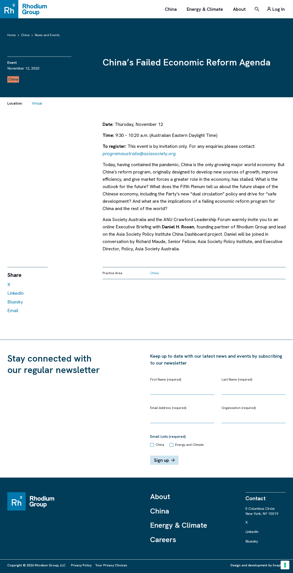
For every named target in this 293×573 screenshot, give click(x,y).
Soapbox (279, 565)
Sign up (161, 460)
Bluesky (15, 302)
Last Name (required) (237, 379)
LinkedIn (15, 293)
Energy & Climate (205, 9)
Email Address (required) (168, 408)
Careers (163, 539)
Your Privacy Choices (111, 565)
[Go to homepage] (25, 9)
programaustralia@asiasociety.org (139, 154)
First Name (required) (165, 379)
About (239, 9)
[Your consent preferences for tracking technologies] (285, 565)
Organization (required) (239, 408)
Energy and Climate (189, 445)
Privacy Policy (81, 565)
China (171, 9)
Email (12, 311)
